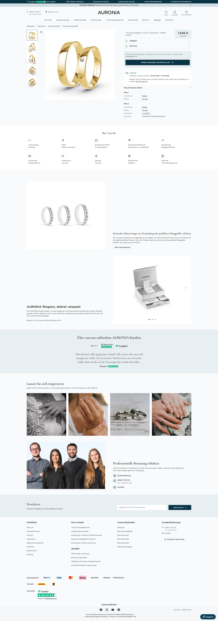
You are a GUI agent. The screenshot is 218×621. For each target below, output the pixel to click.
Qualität (75, 548)
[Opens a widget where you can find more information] (208, 617)
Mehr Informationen (122, 247)
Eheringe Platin (123, 543)
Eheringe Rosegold (124, 547)
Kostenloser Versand (101, 2)
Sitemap (30, 554)
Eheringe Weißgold (124, 531)
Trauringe (41, 26)
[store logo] (109, 14)
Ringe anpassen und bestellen (155, 62)
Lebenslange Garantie (126, 2)
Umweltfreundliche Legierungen (84, 565)
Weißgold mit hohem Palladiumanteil (85, 561)
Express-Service (142, 81)
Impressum (31, 539)
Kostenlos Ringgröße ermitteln (83, 539)
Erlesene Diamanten (79, 558)
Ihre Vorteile (77, 522)
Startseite (30, 26)
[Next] (185, 288)
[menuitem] (48, 20)
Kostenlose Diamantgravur (181, 2)
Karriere (30, 535)
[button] (41, 32)
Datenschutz (32, 551)
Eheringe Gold (123, 535)
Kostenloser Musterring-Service (83, 543)
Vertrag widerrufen (109, 604)
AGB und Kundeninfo (35, 543)
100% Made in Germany (75, 2)
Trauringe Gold (54, 26)
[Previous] (118, 288)
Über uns (30, 527)
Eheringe (120, 527)
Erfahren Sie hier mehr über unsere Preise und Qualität (109, 5)
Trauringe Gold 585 (70, 26)
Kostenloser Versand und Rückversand (86, 535)
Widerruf (30, 547)
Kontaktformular (33, 531)
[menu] (109, 20)
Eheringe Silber (123, 539)
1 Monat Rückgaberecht (153, 2)
